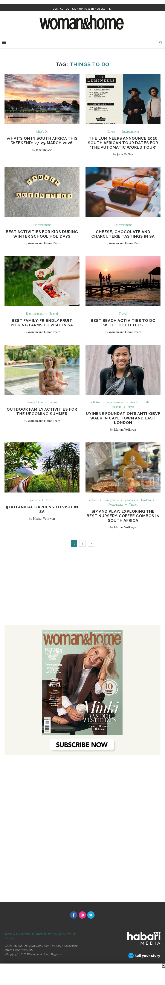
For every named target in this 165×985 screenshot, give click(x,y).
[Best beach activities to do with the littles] (123, 281)
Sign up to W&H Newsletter (92, 9)
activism (95, 402)
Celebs (111, 131)
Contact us (61, 9)
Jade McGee (44, 150)
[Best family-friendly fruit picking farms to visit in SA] (42, 281)
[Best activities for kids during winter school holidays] (42, 192)
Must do (117, 407)
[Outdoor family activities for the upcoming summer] (42, 370)
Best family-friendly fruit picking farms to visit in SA (42, 322)
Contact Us (39, 934)
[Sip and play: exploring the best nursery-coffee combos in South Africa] (123, 467)
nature (53, 402)
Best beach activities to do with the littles (123, 322)
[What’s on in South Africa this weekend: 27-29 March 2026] (42, 99)
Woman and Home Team (44, 243)
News (131, 407)
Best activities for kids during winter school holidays (42, 234)
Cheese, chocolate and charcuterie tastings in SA (123, 234)
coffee (93, 500)
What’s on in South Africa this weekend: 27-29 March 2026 (42, 140)
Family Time (35, 402)
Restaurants (115, 504)
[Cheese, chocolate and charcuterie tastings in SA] (123, 192)
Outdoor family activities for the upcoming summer (42, 411)
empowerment (115, 402)
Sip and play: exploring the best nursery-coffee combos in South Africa (123, 516)
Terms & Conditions (17, 934)
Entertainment (130, 131)
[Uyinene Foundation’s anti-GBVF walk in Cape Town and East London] (123, 370)
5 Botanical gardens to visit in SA (42, 509)
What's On (42, 131)
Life (147, 402)
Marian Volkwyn (125, 429)
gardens (35, 500)
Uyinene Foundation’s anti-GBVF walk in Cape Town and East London (123, 418)
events (134, 402)
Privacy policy (56, 934)
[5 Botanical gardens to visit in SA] (42, 467)
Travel (53, 313)
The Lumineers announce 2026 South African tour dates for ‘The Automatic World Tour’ (123, 143)
